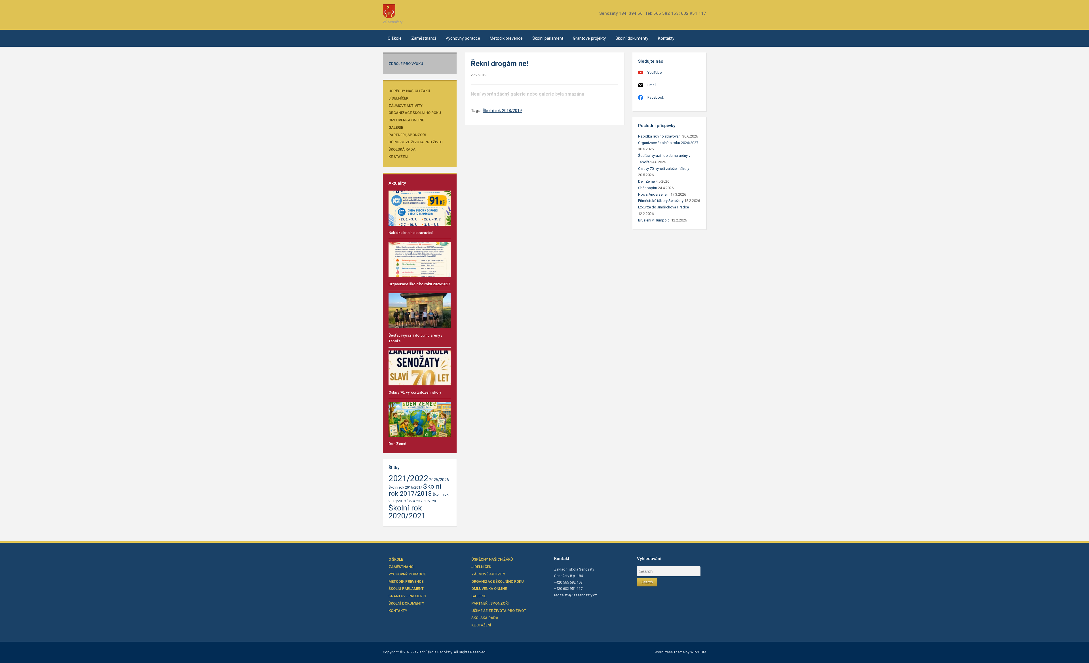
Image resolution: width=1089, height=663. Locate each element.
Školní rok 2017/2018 (415, 490)
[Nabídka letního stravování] (420, 208)
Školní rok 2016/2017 (405, 487)
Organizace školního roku (415, 113)
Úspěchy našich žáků (409, 91)
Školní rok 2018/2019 (502, 110)
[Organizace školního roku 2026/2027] (420, 259)
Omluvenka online (406, 120)
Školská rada (402, 149)
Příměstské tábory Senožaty (660, 201)
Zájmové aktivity (406, 106)
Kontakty (666, 38)
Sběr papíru (647, 188)
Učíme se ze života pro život (416, 142)
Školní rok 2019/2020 (421, 501)
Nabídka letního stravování (410, 233)
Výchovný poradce (463, 38)
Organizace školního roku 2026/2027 (419, 284)
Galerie (396, 127)
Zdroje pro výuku (406, 64)
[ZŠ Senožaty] (389, 10)
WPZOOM (698, 652)
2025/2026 (439, 480)
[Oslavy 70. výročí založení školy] (420, 368)
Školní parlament (547, 38)
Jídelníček (398, 98)
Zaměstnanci (423, 38)
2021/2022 (408, 478)
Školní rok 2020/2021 (407, 511)
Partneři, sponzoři (407, 135)
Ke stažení (398, 157)
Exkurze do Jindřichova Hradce (663, 207)
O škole (395, 38)
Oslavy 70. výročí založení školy (415, 392)
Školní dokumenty (631, 38)
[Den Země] (420, 419)
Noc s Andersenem (654, 194)
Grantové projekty (589, 38)
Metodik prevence (506, 38)
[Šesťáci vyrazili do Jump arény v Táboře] (420, 310)
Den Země (397, 444)
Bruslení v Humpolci (654, 220)
